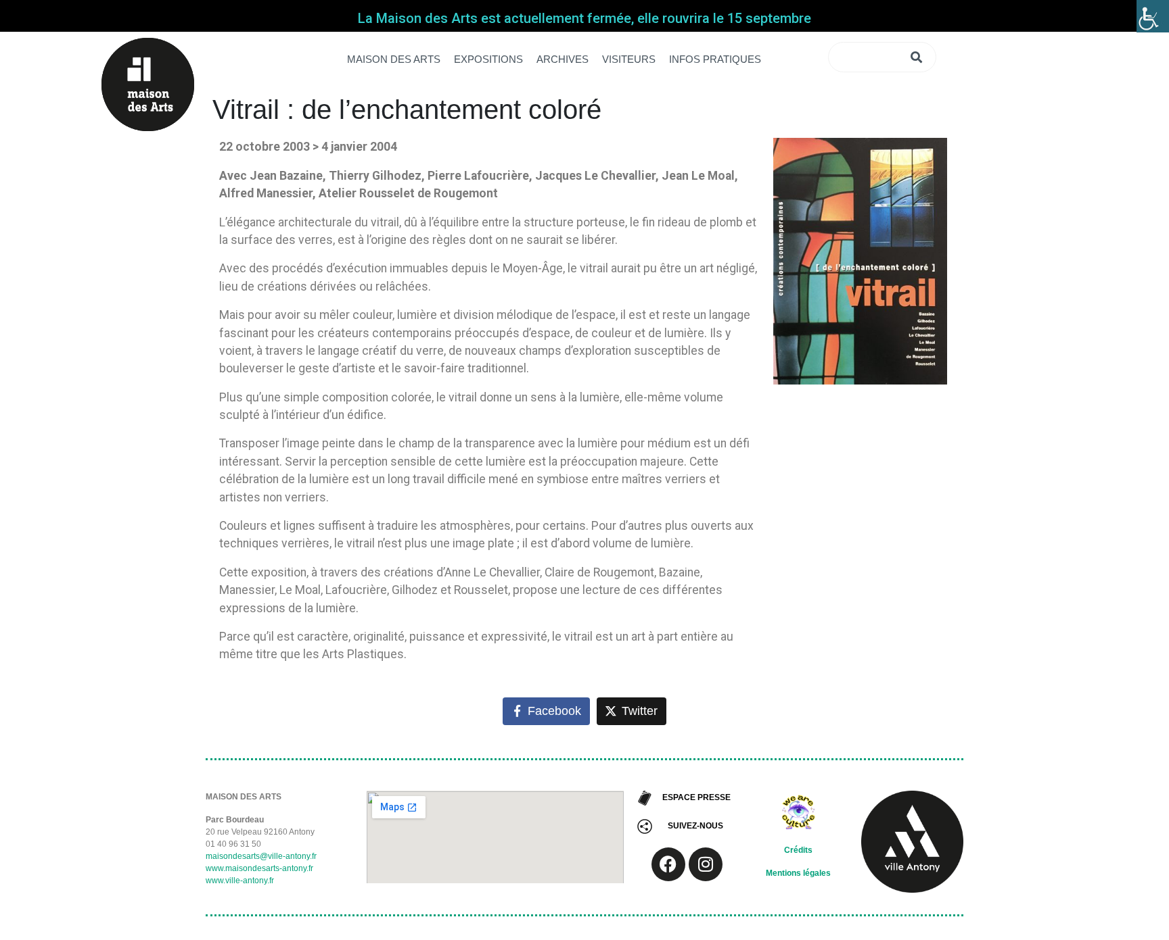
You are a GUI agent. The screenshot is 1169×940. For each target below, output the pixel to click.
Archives (562, 59)
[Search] (918, 57)
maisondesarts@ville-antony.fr (261, 856)
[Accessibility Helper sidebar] (1153, 16)
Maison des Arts (393, 59)
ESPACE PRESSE (696, 797)
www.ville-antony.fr (240, 880)
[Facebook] (668, 864)
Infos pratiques (715, 59)
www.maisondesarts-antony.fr (259, 868)
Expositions (488, 59)
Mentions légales (798, 873)
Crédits (798, 850)
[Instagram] (706, 864)
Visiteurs (629, 59)
